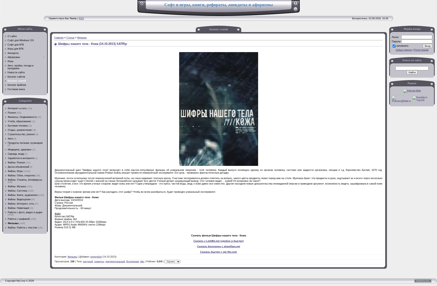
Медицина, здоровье (19, 149)
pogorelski (96, 256)
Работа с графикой (19, 219)
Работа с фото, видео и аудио (25, 212)
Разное (12, 112)
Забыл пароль (404, 49)
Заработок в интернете (21, 158)
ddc (142, 261)
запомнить (402, 45)
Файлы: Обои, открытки (21, 175)
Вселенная (132, 261)
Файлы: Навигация (18, 208)
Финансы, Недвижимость (22, 117)
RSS (81, 18)
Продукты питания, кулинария (25, 143)
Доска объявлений (18, 166)
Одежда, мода (16, 153)
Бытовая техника (18, 125)
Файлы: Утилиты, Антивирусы (25, 179)
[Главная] (141, 5)
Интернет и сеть (17, 108)
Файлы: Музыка (17, 186)
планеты (99, 261)
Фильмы (13, 223)
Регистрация (421, 49)
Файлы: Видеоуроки (19, 199)
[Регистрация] (295, 5)
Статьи (70, 37)
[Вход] (295, 10)
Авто (10, 138)
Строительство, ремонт (21, 134)
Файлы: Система (17, 190)
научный (88, 261)
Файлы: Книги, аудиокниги (23, 195)
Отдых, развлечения (20, 130)
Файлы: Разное (16, 162)
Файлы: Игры (15, 171)
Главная (59, 37)
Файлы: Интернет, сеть (21, 203)
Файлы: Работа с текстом (22, 227)
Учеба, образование (19, 121)
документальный (115, 261)
